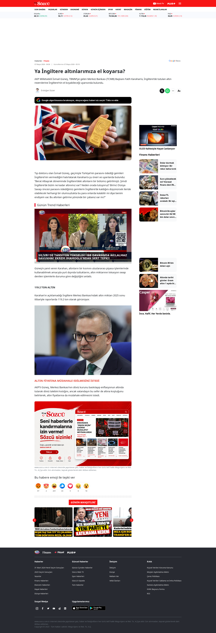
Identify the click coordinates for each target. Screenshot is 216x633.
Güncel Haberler (80, 561)
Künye (112, 572)
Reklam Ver (114, 576)
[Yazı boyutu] (179, 90)
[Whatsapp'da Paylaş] (167, 90)
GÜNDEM (64, 9)
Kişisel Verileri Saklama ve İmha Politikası (164, 580)
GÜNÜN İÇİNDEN (98, 9)
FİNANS (138, 9)
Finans (46, 61)
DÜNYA (85, 9)
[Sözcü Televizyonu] (37, 552)
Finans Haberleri (149, 154)
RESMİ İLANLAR (160, 9)
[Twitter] (48, 608)
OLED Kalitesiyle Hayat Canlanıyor (157, 148)
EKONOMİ (74, 9)
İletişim (113, 567)
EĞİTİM (147, 9)
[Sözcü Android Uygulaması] (97, 608)
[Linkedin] (65, 608)
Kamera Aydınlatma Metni (158, 585)
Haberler (38, 561)
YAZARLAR (52, 9)
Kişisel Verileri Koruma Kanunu (160, 567)
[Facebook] (42, 608)
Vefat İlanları (115, 580)
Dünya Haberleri (41, 593)
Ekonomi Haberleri (42, 585)
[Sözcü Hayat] (59, 552)
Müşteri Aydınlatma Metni (158, 572)
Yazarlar (37, 576)
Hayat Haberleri (41, 589)
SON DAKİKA (39, 9)
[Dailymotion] (59, 608)
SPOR (110, 9)
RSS (148, 593)
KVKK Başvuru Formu (156, 589)
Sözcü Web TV (78, 572)
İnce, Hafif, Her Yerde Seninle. (155, 313)
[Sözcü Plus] (71, 552)
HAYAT (118, 9)
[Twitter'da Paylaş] (162, 90)
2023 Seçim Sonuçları (43, 572)
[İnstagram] (37, 608)
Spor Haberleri (78, 576)
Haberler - (38, 61)
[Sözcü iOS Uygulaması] (80, 608)
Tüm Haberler (78, 585)
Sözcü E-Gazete (78, 580)
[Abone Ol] (175, 60)
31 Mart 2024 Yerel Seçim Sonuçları (49, 567)
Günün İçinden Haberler (82, 567)
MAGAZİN (128, 9)
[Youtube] (53, 608)
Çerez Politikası (153, 576)
